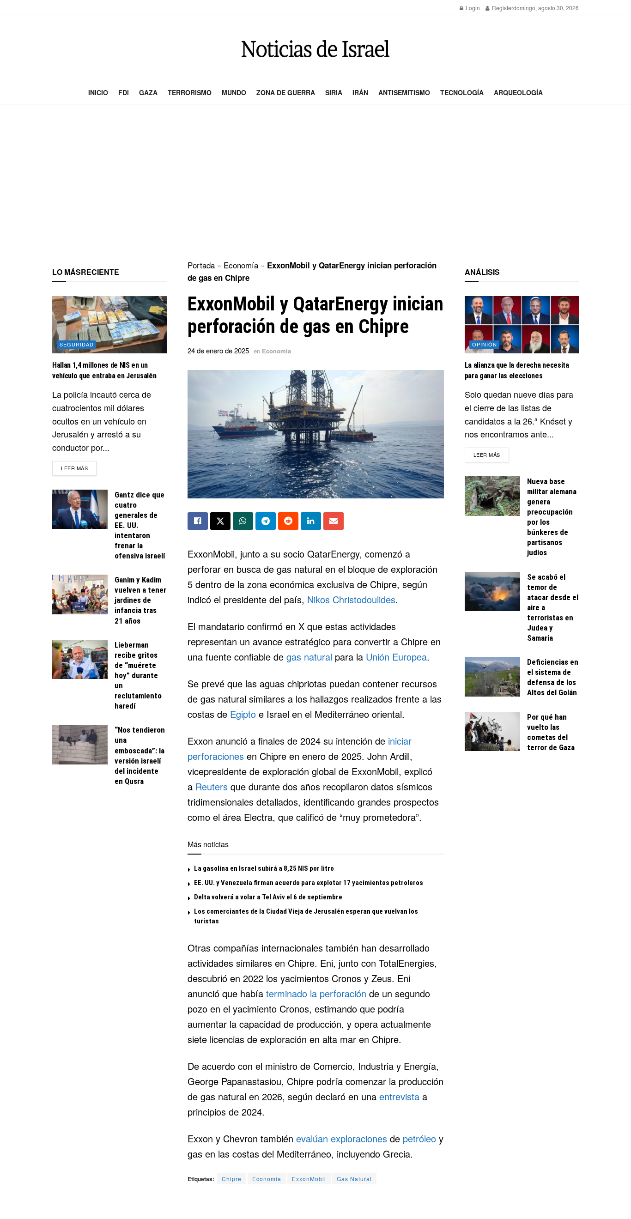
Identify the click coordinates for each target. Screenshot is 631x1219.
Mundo (234, 92)
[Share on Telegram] (265, 521)
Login (472, 8)
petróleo (419, 1138)
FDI (123, 92)
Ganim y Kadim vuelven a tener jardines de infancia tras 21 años (140, 600)
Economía (241, 265)
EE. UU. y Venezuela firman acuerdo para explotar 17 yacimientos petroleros (308, 883)
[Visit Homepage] (315, 49)
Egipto (243, 714)
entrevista (399, 1096)
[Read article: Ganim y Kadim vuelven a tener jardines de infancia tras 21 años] (80, 594)
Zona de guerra (285, 92)
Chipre (232, 1179)
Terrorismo (190, 92)
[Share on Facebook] (198, 521)
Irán (360, 92)
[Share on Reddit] (288, 521)
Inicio (98, 92)
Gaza (148, 92)
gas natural (309, 656)
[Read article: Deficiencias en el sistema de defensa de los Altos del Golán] (492, 677)
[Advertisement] (315, 183)
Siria (333, 92)
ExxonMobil (309, 1179)
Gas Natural (354, 1179)
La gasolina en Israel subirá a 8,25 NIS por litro (264, 868)
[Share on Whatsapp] (243, 521)
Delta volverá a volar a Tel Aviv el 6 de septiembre (268, 897)
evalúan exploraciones (341, 1138)
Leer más (79, 468)
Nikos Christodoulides (351, 599)
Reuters (211, 786)
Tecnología (462, 92)
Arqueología (518, 92)
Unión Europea (396, 656)
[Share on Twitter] (220, 521)
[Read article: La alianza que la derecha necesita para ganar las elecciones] (522, 324)
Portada (201, 265)
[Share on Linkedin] (311, 521)
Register (502, 8)
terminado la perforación (316, 993)
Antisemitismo (404, 92)
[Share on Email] (333, 521)
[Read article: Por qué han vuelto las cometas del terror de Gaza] (492, 732)
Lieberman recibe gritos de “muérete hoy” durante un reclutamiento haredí (138, 675)
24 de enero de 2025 (218, 350)
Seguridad (77, 344)
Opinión (484, 344)
